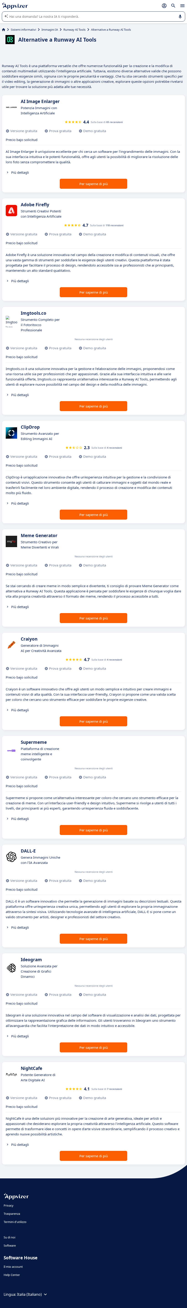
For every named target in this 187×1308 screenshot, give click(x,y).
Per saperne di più (93, 183)
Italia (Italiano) (29, 1294)
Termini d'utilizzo (15, 1222)
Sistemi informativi (23, 30)
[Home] (3, 29)
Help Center (12, 1275)
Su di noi (9, 1237)
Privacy (8, 1205)
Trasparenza (12, 1214)
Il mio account (13, 1267)
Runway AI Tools (74, 30)
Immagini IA (50, 30)
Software (10, 1245)
